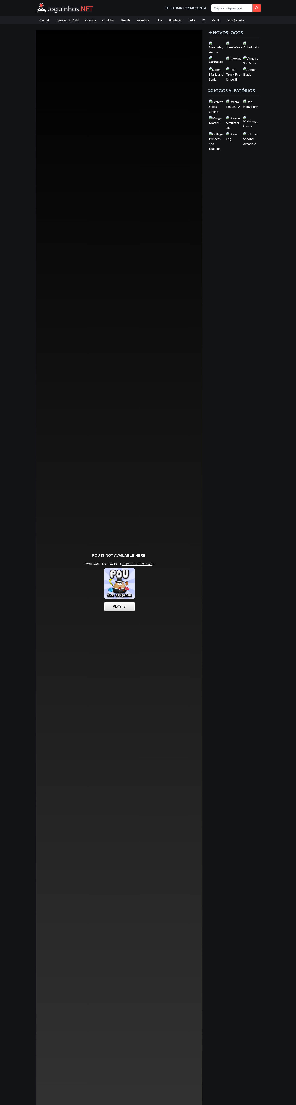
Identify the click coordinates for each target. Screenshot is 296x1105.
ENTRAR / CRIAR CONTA (187, 8)
